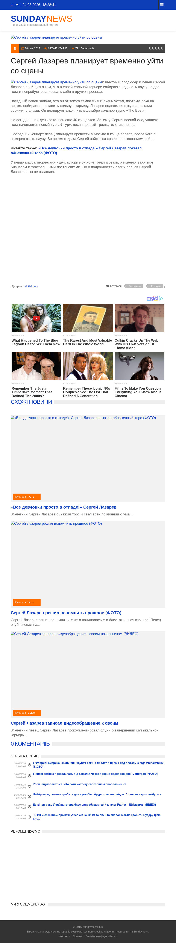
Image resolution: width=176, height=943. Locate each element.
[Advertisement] (88, 230)
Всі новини (135, 286)
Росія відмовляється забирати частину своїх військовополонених (79, 784)
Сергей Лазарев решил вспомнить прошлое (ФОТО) (66, 612)
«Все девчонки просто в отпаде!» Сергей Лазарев (64, 507)
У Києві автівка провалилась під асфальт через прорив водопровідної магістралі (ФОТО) (95, 773)
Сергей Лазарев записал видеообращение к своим (64, 723)
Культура (156, 286)
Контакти (64, 936)
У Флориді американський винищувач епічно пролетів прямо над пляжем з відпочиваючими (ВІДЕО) (98, 764)
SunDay (41, 18)
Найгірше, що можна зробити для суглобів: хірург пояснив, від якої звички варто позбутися (97, 794)
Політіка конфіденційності (101, 936)
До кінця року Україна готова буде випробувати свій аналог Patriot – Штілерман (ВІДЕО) (94, 804)
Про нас (78, 936)
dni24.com (31, 286)
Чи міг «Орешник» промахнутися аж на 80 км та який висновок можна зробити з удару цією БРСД (97, 816)
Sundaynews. (141, 931)
